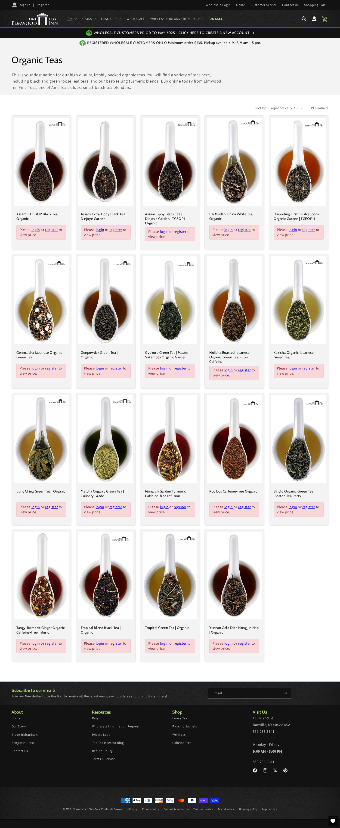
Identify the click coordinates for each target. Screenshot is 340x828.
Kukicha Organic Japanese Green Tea (294, 355)
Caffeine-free (182, 743)
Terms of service (203, 809)
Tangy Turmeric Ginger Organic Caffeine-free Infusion (40, 630)
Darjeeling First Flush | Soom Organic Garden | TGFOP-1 (296, 216)
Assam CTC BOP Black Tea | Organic (37, 216)
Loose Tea (179, 718)
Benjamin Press (23, 743)
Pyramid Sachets (184, 726)
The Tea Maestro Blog (108, 743)
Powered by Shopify (126, 809)
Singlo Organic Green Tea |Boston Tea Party (293, 493)
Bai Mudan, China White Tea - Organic (232, 216)
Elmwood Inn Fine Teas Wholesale (92, 809)
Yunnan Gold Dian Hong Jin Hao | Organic (234, 630)
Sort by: (260, 108)
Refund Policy (102, 751)
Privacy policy (150, 809)
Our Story (19, 726)
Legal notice (269, 809)
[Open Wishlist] (333, 821)
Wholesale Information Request (116, 726)
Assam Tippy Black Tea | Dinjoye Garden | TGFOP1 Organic (165, 218)
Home (16, 718)
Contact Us (20, 751)
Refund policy (225, 809)
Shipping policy (248, 809)
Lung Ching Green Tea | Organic (40, 491)
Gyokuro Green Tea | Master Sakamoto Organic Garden (167, 355)
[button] (71, 19)
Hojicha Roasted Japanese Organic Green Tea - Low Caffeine (229, 357)
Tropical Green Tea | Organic (167, 628)
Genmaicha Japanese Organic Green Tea (39, 355)
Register (43, 5)
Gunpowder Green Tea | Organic (99, 355)
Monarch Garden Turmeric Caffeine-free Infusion (165, 493)
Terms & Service (103, 759)
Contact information (176, 809)
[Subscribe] (286, 693)
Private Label (102, 735)
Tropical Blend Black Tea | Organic (101, 630)
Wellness (179, 735)
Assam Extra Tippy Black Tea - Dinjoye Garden (104, 216)
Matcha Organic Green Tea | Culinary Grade (102, 493)
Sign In (25, 5)
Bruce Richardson (25, 735)
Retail (96, 718)
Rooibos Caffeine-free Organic (233, 491)
